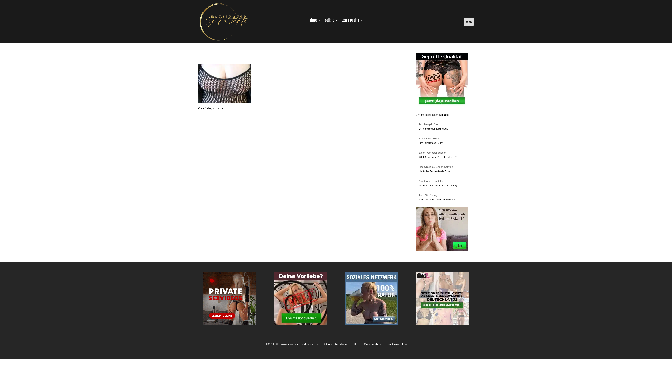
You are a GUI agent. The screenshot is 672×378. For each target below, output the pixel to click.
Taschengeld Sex (428, 124)
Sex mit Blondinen (429, 138)
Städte (329, 21)
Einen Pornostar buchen (432, 152)
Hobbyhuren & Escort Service (436, 166)
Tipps (313, 21)
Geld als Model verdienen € (369, 343)
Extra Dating (350, 21)
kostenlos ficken (397, 343)
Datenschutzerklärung (335, 343)
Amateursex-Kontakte (431, 181)
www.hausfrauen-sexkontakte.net (300, 343)
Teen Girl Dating (428, 195)
